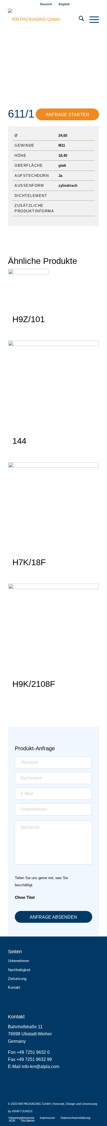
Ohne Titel (25, 897)
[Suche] (78, 19)
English (64, 4)
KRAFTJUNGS (22, 1111)
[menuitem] (46, 4)
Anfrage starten (67, 114)
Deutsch (46, 4)
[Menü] (91, 19)
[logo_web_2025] (44, 19)
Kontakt (14, 987)
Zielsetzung (17, 979)
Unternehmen (18, 961)
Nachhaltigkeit (19, 970)
